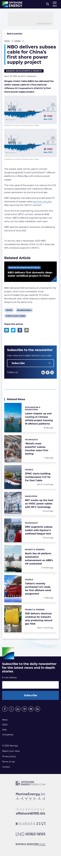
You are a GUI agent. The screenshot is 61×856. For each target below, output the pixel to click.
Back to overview (14, 33)
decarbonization (24, 310)
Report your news (11, 751)
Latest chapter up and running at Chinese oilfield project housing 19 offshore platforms (39, 418)
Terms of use (8, 761)
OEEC (5, 724)
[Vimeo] (24, 709)
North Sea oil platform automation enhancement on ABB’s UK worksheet (39, 558)
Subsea (17, 41)
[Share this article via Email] (26, 330)
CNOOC (9, 310)
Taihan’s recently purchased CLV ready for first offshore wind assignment (38, 588)
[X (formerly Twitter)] (11, 709)
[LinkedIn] (43, 372)
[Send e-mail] (31, 709)
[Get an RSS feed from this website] (37, 709)
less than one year (42, 201)
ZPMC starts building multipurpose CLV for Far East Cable (38, 477)
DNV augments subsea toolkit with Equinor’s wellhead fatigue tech (38, 530)
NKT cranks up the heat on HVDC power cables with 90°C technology (39, 503)
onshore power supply (15, 316)
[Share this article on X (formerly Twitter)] (13, 330)
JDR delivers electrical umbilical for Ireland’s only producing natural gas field (38, 618)
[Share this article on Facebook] (20, 330)
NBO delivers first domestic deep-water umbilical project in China (30, 274)
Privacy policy (9, 756)
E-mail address (9, 677)
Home (7, 41)
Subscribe (18, 363)
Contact (6, 767)
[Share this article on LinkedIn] (6, 330)
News (5, 719)
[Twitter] (52, 372)
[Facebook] (48, 372)
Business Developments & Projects (24, 71)
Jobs (4, 729)
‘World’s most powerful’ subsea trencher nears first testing (36, 448)
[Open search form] (47, 4)
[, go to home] (12, 4)
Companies (7, 734)
